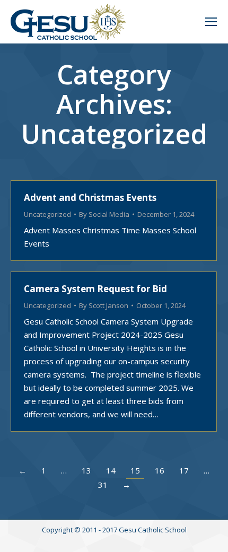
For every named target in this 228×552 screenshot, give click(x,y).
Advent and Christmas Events (90, 197)
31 (103, 484)
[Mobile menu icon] (211, 21)
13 (86, 470)
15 (135, 470)
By (104, 214)
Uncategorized (47, 214)
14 (111, 470)
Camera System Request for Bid (95, 289)
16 (159, 470)
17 (184, 470)
